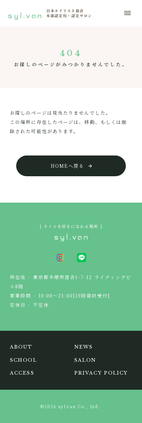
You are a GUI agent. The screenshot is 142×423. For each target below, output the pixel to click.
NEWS (83, 347)
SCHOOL (23, 360)
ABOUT (21, 347)
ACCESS (22, 373)
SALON (85, 360)
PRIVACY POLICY (101, 373)
